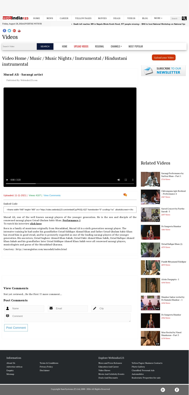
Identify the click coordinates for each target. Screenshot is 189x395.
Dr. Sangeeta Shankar (171, 226)
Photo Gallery (138, 366)
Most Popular (136, 46)
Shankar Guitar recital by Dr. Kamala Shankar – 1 (172, 298)
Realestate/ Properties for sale (146, 377)
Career (64, 18)
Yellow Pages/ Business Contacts (147, 363)
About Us (10, 363)
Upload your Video (164, 57)
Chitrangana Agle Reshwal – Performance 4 (173, 192)
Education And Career (108, 366)
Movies (102, 18)
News (50, 18)
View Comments (52, 195)
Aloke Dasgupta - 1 (170, 279)
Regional (99, 46)
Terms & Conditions (49, 363)
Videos (131, 18)
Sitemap (10, 374)
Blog (145, 18)
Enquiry (10, 370)
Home (36, 18)
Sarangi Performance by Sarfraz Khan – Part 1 (172, 174)
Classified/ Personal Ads (143, 370)
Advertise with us (32, 23)
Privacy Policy (46, 366)
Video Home (14, 58)
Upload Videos (81, 46)
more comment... (52, 294)
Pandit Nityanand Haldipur (173, 261)
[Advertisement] (94, 7)
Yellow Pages (83, 18)
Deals (116, 18)
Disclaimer (45, 370)
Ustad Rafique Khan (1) (171, 244)
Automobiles (138, 374)
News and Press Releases (110, 363)
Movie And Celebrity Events (111, 374)
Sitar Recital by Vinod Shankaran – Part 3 (171, 334)
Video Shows (104, 370)
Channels (115, 46)
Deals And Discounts (108, 377)
